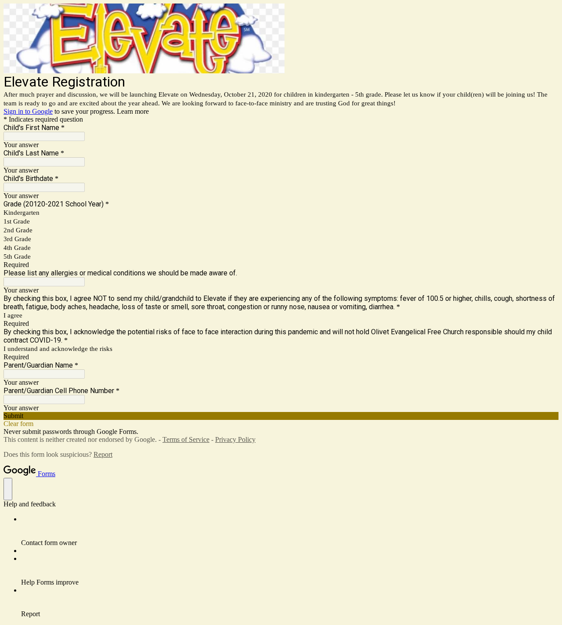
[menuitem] (289, 531)
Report (103, 454)
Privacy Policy (235, 439)
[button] (281, 416)
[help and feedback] (8, 489)
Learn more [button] (133, 111)
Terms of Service (185, 439)
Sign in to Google (28, 111)
